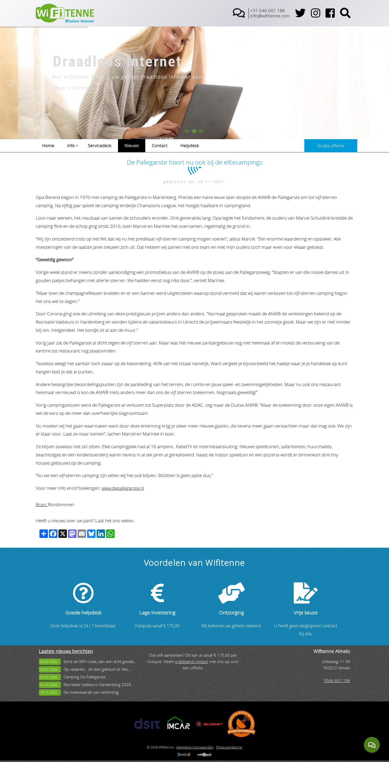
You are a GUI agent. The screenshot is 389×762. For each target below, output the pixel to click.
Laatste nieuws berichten (66, 651)
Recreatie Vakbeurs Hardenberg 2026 (97, 684)
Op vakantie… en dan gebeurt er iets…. (98, 669)
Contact (160, 145)
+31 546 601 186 (267, 10)
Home (48, 145)
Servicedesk (99, 145)
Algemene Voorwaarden (195, 747)
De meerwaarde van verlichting (91, 692)
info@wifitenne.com (270, 16)
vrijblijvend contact (191, 661)
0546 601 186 (337, 680)
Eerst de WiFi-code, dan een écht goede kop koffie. (108, 661)
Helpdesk (189, 145)
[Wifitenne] (65, 21)
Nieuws (131, 145)
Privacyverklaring (229, 747)
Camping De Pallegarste (85, 676)
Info (71, 145)
